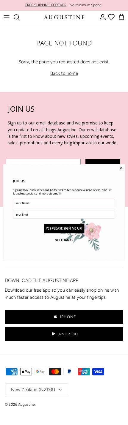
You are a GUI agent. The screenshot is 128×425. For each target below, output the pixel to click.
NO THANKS (64, 240)
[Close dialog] (121, 168)
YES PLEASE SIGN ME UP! (64, 228)
